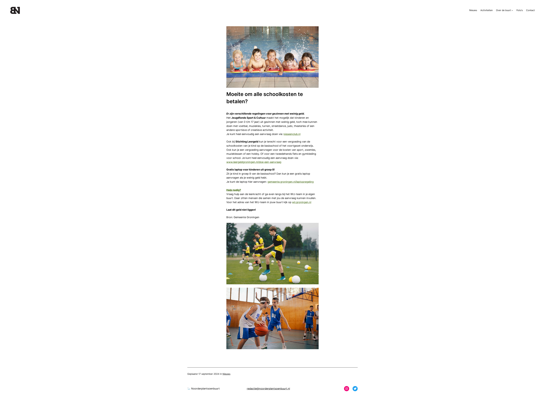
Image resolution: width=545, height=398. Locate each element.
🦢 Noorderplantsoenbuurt (203, 388)
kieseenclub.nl (292, 134)
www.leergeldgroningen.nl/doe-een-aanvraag (253, 162)
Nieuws (226, 373)
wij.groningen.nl (301, 202)
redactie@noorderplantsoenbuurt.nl (268, 388)
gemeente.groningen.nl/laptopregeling (291, 181)
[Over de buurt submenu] (512, 10)
